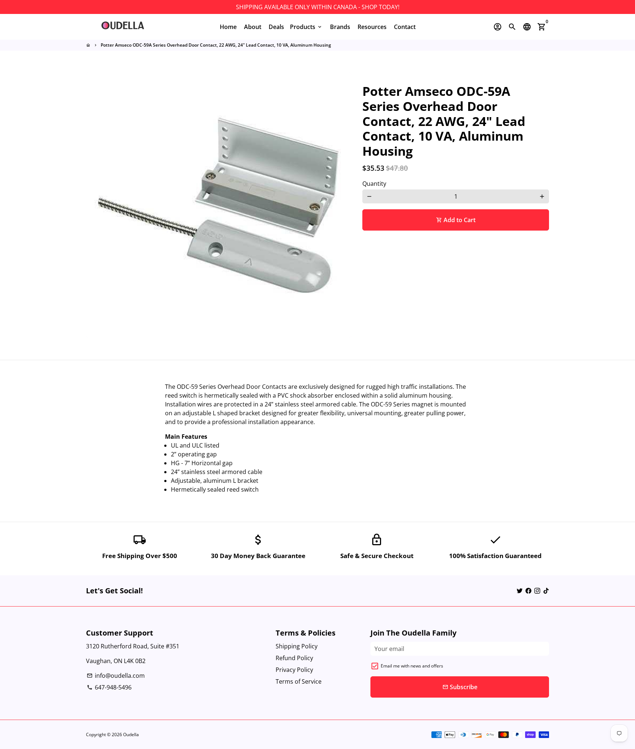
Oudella (131, 734)
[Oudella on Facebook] (528, 591)
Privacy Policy (294, 670)
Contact (405, 27)
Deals (276, 27)
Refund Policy (294, 658)
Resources (372, 27)
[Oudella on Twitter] (520, 591)
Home (228, 27)
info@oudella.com (116, 676)
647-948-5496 (109, 687)
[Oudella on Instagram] (537, 591)
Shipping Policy (297, 646)
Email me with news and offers (412, 666)
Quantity (374, 184)
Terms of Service (299, 681)
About (252, 27)
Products (306, 27)
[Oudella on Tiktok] (546, 591)
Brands (340, 27)
